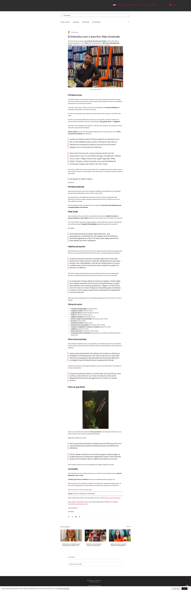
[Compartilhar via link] (79, 516)
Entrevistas (85, 22)
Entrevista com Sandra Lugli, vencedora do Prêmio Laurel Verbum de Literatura (71, 544)
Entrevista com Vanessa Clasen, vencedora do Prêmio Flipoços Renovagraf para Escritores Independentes (95, 544)
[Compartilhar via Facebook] (68, 516)
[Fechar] (189, 588)
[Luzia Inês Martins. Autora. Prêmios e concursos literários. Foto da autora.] (119, 535)
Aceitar (184, 588)
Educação (76, 22)
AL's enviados (96, 22)
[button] (128, 22)
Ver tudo (128, 526)
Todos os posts (65, 22)
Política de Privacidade (63, 588)
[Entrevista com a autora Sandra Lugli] (71, 535)
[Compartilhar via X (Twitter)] (72, 516)
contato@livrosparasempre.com (95, 585)
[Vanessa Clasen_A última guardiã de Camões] (95, 535)
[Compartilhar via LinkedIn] (76, 516)
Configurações (176, 588)
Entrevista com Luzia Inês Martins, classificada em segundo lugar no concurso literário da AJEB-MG (119, 544)
